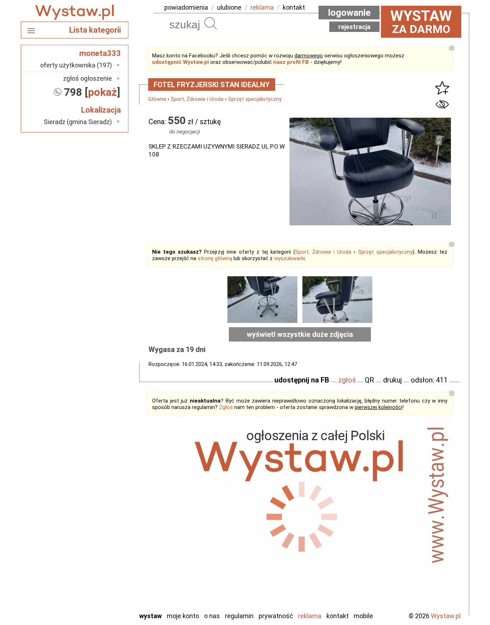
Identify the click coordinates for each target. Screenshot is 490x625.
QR (369, 380)
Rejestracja (354, 26)
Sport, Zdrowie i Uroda (197, 99)
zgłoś (347, 380)
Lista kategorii (95, 29)
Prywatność (276, 616)
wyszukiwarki (289, 258)
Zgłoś (226, 407)
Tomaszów (98, 566)
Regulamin (239, 616)
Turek (104, 576)
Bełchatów (98, 479)
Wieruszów (98, 595)
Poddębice (98, 547)
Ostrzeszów (96, 518)
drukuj (392, 380)
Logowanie (349, 12)
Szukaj (210, 23)
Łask (106, 489)
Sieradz (102, 557)
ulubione (229, 7)
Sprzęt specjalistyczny (255, 99)
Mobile (363, 616)
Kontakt (337, 616)
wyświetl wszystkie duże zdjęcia (300, 334)
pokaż (102, 92)
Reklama (309, 616)
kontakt (294, 7)
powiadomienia (186, 7)
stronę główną (215, 258)
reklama (262, 7)
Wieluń (103, 586)
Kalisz (104, 508)
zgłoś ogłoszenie (87, 78)
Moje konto (183, 616)
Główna (157, 99)
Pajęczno (100, 537)
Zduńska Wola (94, 605)
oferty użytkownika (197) (76, 65)
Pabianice (99, 528)
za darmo (421, 21)
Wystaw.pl (446, 616)
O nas (212, 616)
